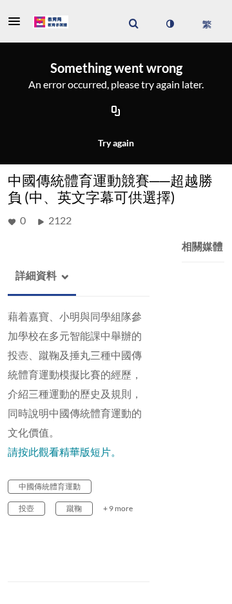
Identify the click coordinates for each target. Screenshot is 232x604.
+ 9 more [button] (118, 508)
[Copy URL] (116, 112)
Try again (116, 142)
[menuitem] (133, 23)
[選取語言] (206, 23)
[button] (18, 21)
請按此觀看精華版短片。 (64, 451)
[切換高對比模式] (169, 23)
